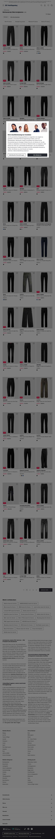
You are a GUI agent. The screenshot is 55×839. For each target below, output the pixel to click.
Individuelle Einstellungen (16, 155)
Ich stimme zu (37, 155)
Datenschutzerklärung (18, 150)
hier (19, 149)
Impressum (26, 150)
